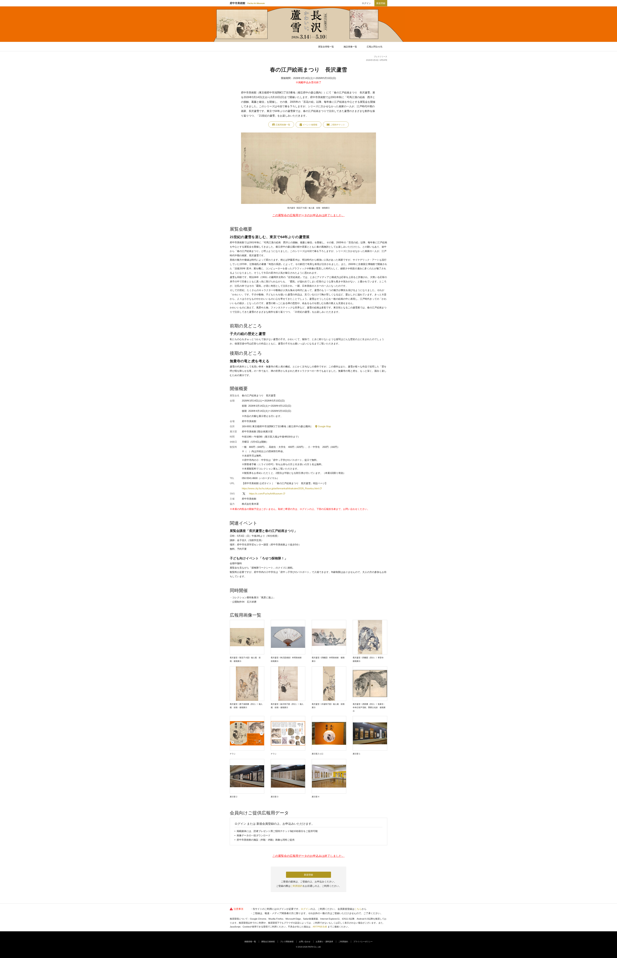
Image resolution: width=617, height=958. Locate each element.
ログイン (366, 3)
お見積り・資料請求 (324, 941)
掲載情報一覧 (250, 941)
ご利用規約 (297, 886)
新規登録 (380, 3)
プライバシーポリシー (363, 941)
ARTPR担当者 (320, 927)
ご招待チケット (337, 124)
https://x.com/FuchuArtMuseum (265, 493)
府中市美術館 (247, 3)
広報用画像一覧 (283, 124)
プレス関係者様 (287, 941)
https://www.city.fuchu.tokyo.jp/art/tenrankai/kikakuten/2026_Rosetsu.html (280, 488)
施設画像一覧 (350, 46)
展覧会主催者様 (268, 941)
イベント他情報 (310, 124)
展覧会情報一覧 (326, 46)
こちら (358, 909)
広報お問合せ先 (374, 46)
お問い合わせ (304, 941)
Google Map (324, 426)
